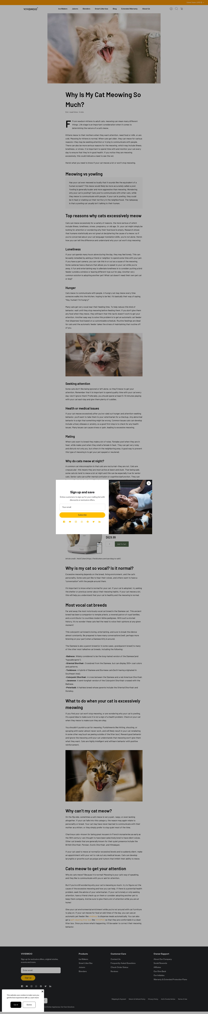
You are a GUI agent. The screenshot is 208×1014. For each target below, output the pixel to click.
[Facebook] (64, 522)
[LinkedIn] (99, 522)
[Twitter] (93, 522)
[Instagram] (76, 522)
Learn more (34, 998)
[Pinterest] (87, 522)
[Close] (149, 483)
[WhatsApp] (81, 522)
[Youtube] (70, 522)
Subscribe (82, 515)
